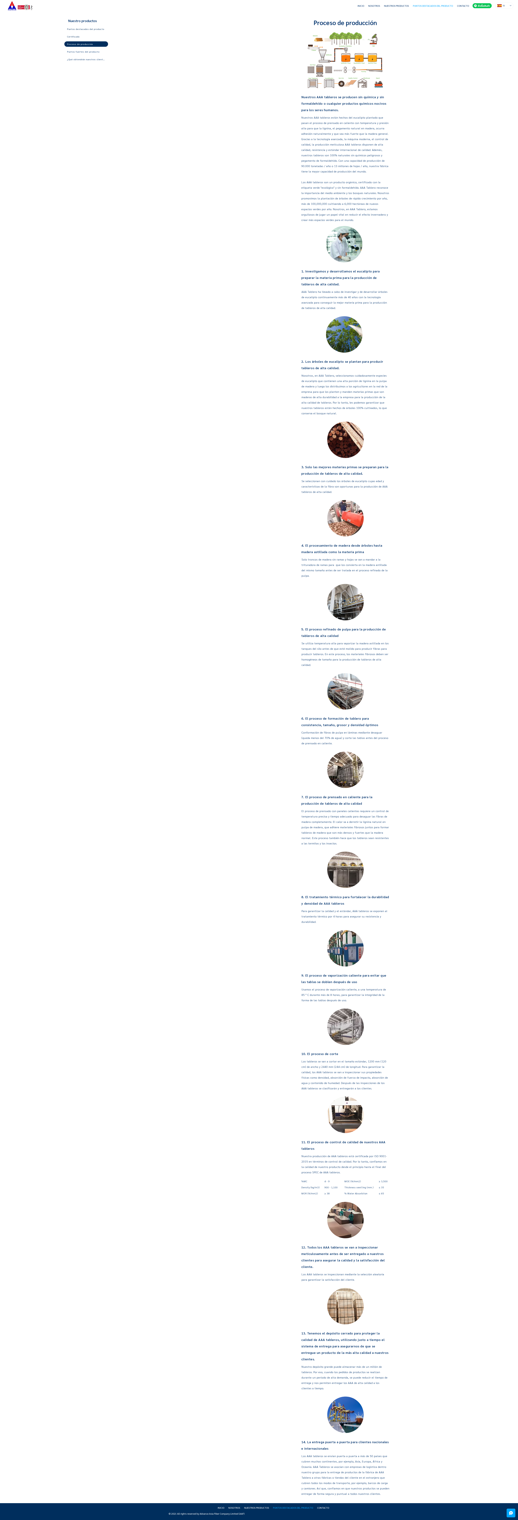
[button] (396, 5)
